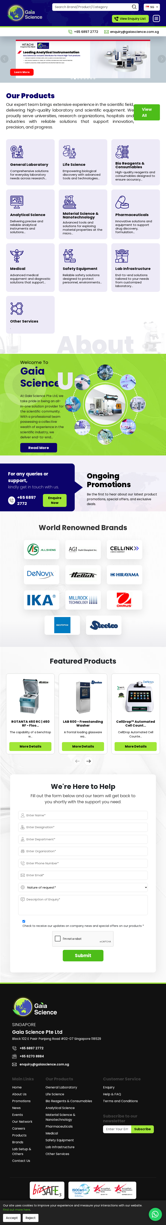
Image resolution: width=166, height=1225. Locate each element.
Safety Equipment (60, 1140)
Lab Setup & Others (21, 1151)
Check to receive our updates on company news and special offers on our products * (83, 926)
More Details (30, 746)
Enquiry (109, 1087)
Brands (17, 1142)
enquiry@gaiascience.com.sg (134, 31)
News (16, 1108)
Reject (31, 1218)
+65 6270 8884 (32, 1056)
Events (17, 1114)
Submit (83, 955)
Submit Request (25, 72)
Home (17, 1087)
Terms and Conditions (120, 1101)
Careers (18, 1128)
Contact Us (21, 1160)
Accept (12, 1218)
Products (19, 1135)
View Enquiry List (133, 19)
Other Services (57, 1154)
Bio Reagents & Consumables (69, 1101)
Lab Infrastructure (60, 1147)
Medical (52, 1133)
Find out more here (16, 1210)
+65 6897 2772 (86, 31)
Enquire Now (54, 500)
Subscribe (142, 1129)
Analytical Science (60, 1108)
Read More (38, 447)
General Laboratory (61, 1087)
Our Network (22, 1121)
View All (147, 112)
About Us (19, 1094)
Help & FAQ (112, 1094)
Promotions (21, 1101)
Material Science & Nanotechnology (60, 1117)
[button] (88, 761)
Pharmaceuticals (59, 1126)
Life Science (55, 1094)
